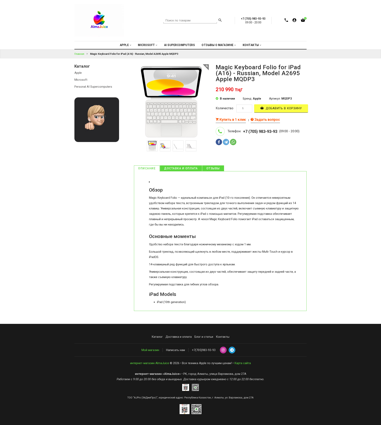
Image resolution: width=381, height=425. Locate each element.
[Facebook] (219, 142)
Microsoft (80, 80)
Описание (147, 168)
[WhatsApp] (233, 142)
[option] (152, 145)
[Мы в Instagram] (223, 350)
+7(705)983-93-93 (204, 350)
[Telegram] (226, 142)
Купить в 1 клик (232, 119)
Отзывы (213, 168)
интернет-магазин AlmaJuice (149, 363)
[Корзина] (303, 20)
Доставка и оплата (181, 168)
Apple (78, 73)
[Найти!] (220, 20)
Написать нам (175, 350)
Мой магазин (150, 350)
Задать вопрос (267, 119)
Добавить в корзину (283, 108)
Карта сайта (242, 363)
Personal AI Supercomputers (93, 86)
